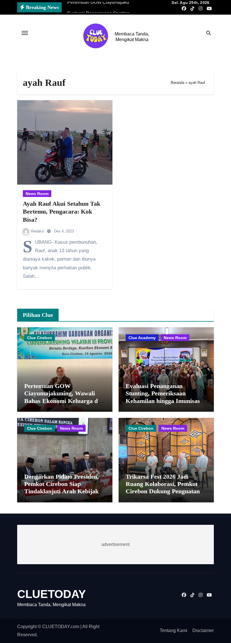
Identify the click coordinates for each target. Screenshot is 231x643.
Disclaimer (203, 630)
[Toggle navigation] (25, 33)
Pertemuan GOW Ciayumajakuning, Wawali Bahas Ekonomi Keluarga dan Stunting (64, 397)
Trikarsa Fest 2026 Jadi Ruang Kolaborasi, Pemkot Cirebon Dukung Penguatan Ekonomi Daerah (163, 487)
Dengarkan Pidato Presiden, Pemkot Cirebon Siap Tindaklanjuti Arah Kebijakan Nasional (64, 487)
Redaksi (38, 231)
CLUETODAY (51, 594)
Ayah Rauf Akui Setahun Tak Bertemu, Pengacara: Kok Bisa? (61, 211)
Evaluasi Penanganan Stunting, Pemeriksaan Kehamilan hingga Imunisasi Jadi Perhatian (164, 397)
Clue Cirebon (39, 337)
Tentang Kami (173, 630)
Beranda (177, 82)
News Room (37, 193)
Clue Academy (142, 337)
